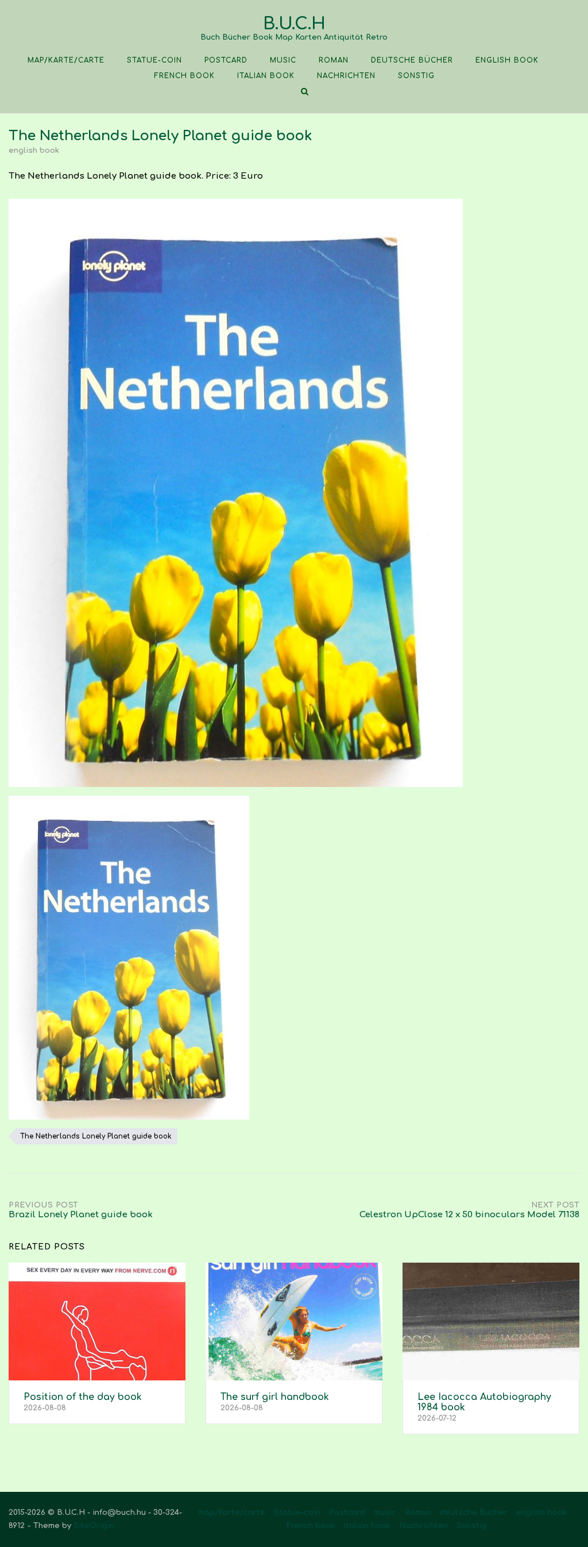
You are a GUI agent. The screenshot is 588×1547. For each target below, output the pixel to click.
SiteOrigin (94, 1526)
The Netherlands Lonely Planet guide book (96, 1136)
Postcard (225, 60)
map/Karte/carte (66, 60)
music (283, 60)
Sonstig (416, 76)
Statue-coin (154, 60)
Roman (334, 60)
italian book (266, 76)
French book (184, 76)
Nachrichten (346, 76)
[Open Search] (305, 92)
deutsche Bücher (412, 60)
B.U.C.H (294, 23)
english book (507, 60)
